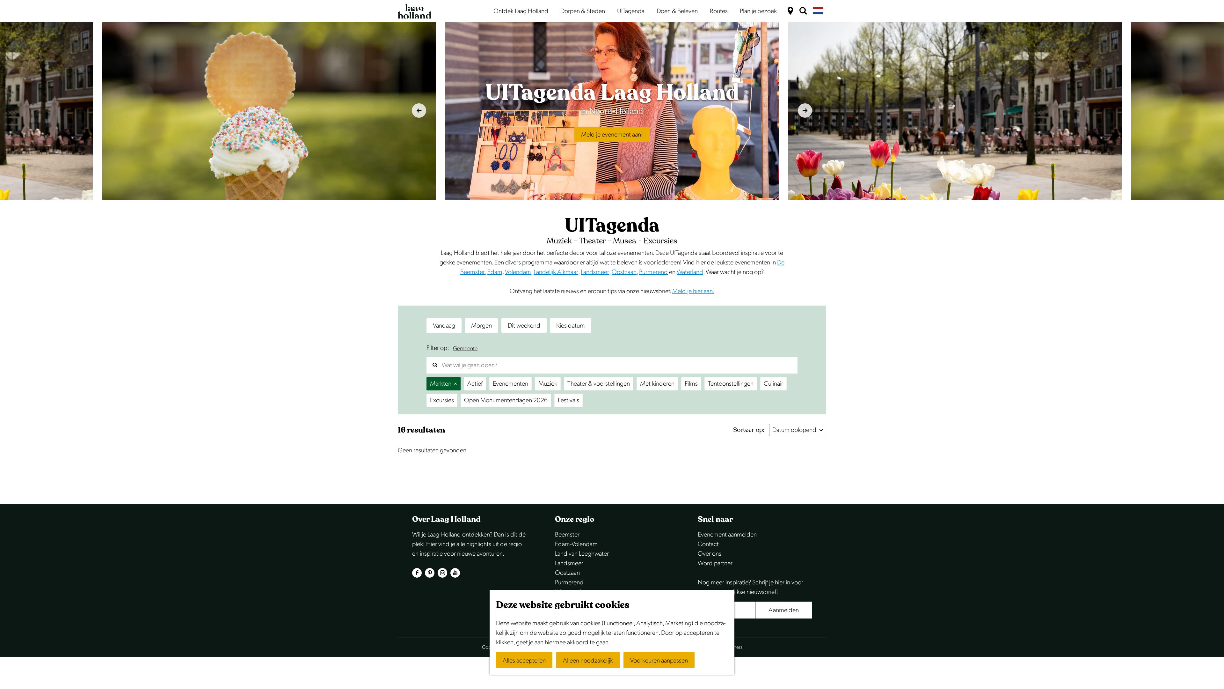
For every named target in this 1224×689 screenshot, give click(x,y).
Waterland (690, 272)
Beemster (567, 534)
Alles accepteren (524, 660)
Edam (494, 272)
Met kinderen (657, 384)
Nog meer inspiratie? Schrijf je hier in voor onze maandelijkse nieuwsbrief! (750, 587)
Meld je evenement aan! (612, 134)
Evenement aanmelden (727, 534)
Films (691, 384)
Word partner (715, 563)
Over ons (709, 554)
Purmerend (653, 272)
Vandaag (444, 326)
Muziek (547, 384)
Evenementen (510, 384)
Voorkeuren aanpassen (659, 660)
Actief (475, 384)
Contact (708, 544)
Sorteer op (748, 430)
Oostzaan (624, 272)
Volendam (518, 272)
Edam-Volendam (576, 544)
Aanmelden (784, 610)
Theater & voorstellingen (598, 384)
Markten (440, 384)
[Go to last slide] (419, 110)
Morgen (481, 326)
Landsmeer (595, 272)
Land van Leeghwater (582, 554)
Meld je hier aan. (693, 291)
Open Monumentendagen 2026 (506, 400)
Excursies (442, 400)
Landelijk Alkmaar (556, 272)
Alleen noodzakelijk (588, 660)
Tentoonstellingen (731, 384)
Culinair (773, 384)
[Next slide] (805, 110)
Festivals (568, 400)
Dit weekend (524, 326)
